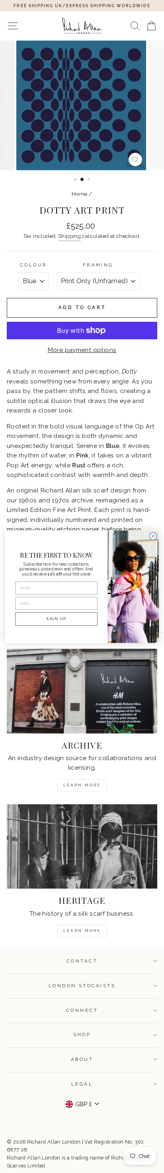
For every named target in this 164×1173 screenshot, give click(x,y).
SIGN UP (56, 619)
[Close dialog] (153, 536)
